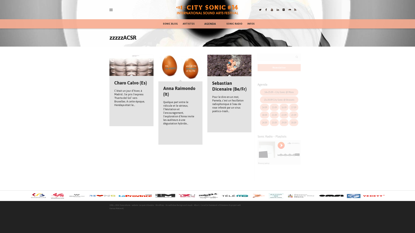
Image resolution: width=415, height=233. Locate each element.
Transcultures (125, 205)
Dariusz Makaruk (116, 208)
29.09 (283, 122)
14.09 (264, 107)
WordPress (159, 205)
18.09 (264, 115)
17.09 (293, 107)
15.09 (274, 107)
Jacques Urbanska (146, 205)
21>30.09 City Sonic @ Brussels (279, 100)
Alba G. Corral (200, 205)
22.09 (283, 115)
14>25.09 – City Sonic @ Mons (279, 92)
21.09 (274, 115)
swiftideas (172, 205)
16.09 (283, 107)
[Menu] (111, 10)
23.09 (293, 115)
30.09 (293, 122)
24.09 (264, 122)
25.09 (274, 122)
